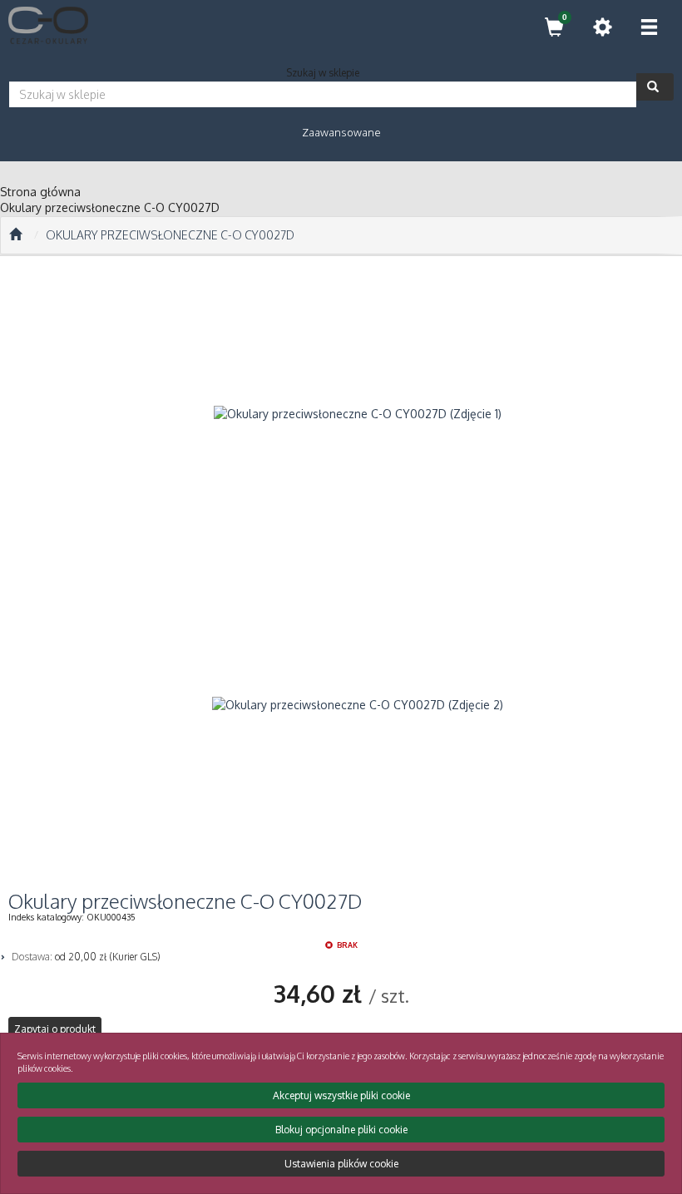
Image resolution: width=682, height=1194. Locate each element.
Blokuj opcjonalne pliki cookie (341, 1129)
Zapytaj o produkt (55, 1029)
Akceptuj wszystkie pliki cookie (341, 1095)
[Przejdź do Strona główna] (15, 235)
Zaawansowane (341, 132)
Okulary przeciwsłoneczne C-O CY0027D (170, 235)
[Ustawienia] (602, 27)
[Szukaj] (655, 87)
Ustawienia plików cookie (341, 1163)
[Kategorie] (649, 27)
